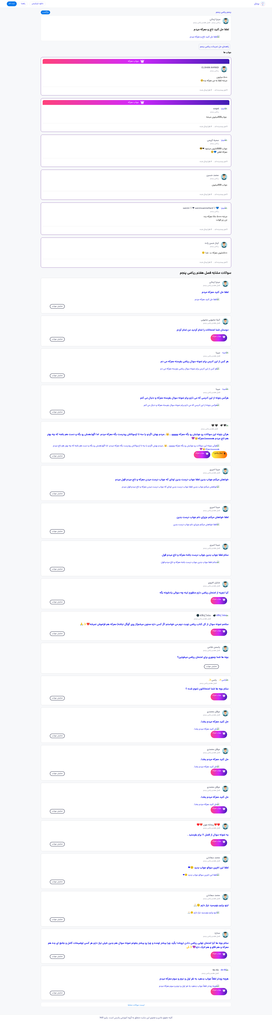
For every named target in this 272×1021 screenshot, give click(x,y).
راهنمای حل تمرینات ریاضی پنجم (214, 46)
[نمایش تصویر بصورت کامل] (136, 37)
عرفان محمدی (213, 712)
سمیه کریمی (213, 140)
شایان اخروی (214, 583)
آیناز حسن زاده (212, 243)
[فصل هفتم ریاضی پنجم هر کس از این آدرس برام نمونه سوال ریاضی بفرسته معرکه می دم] (136, 369)
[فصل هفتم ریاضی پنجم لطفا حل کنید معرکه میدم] (136, 299)
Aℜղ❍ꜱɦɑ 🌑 (203, 616)
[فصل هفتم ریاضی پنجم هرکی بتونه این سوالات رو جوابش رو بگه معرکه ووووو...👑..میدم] (136, 447)
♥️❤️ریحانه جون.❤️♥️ (208, 825)
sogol (216, 109)
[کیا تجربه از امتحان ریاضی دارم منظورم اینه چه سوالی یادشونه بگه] (223, 600)
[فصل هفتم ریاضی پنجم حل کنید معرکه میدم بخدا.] (136, 729)
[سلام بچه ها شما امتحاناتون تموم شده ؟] (223, 697)
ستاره (217, 933)
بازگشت (45, 12)
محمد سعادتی (213, 858)
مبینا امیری (215, 470)
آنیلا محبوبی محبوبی (210, 320)
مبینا (218, 353)
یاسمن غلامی (213, 647)
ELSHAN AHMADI (210, 68)
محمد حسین (212, 175)
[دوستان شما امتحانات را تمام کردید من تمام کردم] (223, 338)
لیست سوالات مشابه (136, 1005)
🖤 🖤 (214, 426)
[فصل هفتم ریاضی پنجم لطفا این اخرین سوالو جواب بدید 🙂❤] (136, 875)
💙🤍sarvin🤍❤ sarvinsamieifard (201, 208)
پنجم (229, 12)
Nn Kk (216, 970)
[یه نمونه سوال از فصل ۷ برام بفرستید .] (223, 843)
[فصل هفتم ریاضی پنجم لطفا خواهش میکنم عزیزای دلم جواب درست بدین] (136, 524)
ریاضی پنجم (221, 12)
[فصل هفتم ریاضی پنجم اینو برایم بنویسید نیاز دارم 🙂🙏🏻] (136, 913)
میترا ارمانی (215, 19)
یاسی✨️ (213, 680)
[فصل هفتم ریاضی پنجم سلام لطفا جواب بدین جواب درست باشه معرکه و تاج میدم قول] (136, 562)
